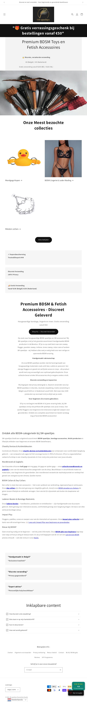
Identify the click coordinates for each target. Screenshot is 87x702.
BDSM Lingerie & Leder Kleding (58, 180)
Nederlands (17, 700)
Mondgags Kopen (12, 180)
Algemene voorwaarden (23, 652)
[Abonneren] (60, 669)
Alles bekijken (43, 240)
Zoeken (10, 652)
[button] (4, 14)
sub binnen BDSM (72, 535)
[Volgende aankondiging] (83, 2)
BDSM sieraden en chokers (68, 488)
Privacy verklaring (39, 652)
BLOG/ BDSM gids (72, 652)
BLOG (36, 538)
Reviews (37, 657)
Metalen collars (11, 229)
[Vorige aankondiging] (4, 2)
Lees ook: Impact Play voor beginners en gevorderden (49, 522)
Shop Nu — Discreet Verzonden (43, 332)
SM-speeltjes (13, 697)
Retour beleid (52, 652)
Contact (61, 652)
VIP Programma (47, 657)
